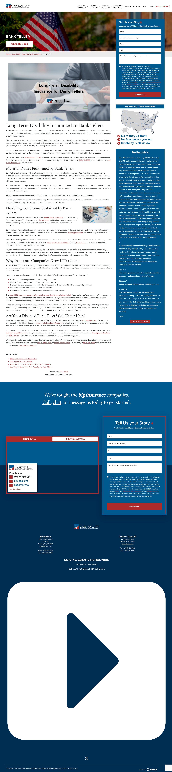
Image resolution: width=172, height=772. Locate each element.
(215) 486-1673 (21, 481)
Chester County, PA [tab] (75, 439)
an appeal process (89, 320)
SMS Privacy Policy (69, 768)
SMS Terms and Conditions (151, 82)
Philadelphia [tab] (29, 439)
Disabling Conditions (106, 6)
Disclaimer (36, 768)
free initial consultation (27, 345)
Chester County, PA (127, 536)
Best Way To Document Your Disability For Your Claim (30, 367)
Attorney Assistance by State (21, 361)
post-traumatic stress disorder (58, 242)
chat (57, 402)
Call (46, 402)
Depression (80, 242)
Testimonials (137, 6)
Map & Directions (45, 546)
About (127, 6)
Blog (145, 6)
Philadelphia (45, 536)
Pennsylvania (97, 333)
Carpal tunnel (44, 220)
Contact (151, 6)
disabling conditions (75, 233)
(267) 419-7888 (19, 43)
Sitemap (45, 768)
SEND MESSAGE (140, 94)
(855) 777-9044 (161, 6)
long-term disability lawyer (16, 333)
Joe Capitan (63, 371)
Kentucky (106, 333)
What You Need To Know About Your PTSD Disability (30, 364)
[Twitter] (86, 758)
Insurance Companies (93, 6)
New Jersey (14, 335)
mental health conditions (53, 217)
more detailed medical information (49, 323)
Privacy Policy (132, 84)
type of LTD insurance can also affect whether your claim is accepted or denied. (40, 295)
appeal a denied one (62, 343)
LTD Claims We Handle (82, 6)
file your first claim (44, 343)
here (136, 82)
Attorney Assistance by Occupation (23, 359)
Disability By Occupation (117, 6)
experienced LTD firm (33, 157)
